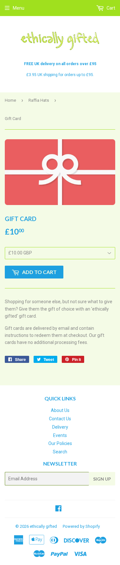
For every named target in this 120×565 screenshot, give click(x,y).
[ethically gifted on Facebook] (58, 509)
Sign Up (102, 479)
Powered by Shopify (81, 526)
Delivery (60, 427)
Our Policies (60, 443)
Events (60, 435)
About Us (60, 410)
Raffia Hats (38, 100)
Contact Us (60, 418)
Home (10, 100)
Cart (110, 8)
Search (60, 451)
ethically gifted (43, 526)
